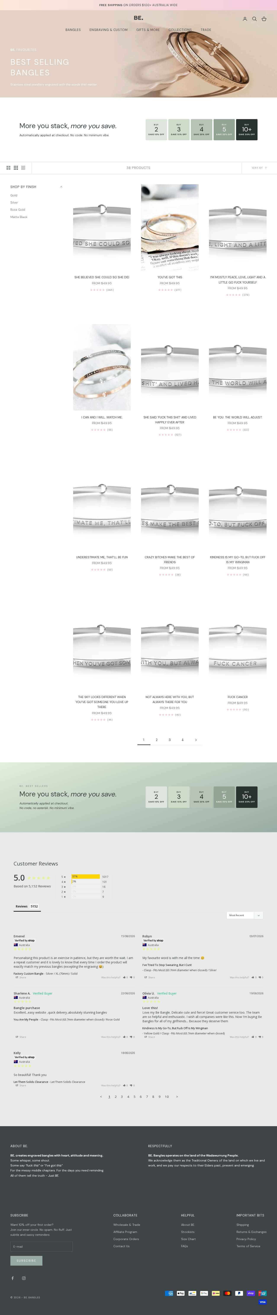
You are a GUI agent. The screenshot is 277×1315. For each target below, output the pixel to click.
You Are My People (26, 1019)
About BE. (188, 1225)
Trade (206, 30)
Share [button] (22, 977)
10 (167, 1096)
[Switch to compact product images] (23, 168)
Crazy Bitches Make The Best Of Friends (170, 559)
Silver (14, 202)
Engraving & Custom (109, 30)
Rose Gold (17, 210)
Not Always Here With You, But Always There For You (170, 699)
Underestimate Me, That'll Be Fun (102, 557)
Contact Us (121, 1246)
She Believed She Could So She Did (101, 277)
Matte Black (18, 217)
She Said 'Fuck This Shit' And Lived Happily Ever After (169, 419)
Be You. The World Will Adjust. (237, 417)
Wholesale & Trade (126, 1225)
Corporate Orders (126, 1239)
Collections (180, 30)
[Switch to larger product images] (8, 168)
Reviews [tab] (21, 906)
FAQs (184, 1246)
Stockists (188, 1232)
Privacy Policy (246, 1239)
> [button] (177, 1096)
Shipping (243, 1225)
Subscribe (26, 1261)
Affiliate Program (125, 1232)
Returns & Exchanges (252, 1232)
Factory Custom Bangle (28, 973)
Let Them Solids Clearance (31, 1082)
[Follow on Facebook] (12, 1278)
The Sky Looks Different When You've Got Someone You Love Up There (102, 702)
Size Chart (188, 1239)
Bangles (73, 30)
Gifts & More (148, 30)
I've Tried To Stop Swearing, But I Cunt (167, 965)
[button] (125, 977)
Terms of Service (248, 1246)
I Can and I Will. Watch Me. (101, 417)
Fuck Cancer (238, 697)
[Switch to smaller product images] (16, 168)
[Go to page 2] (195, 740)
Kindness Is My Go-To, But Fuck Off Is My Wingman (237, 559)
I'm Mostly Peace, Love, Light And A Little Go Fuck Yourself (237, 279)
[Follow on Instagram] (24, 1278)
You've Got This (170, 277)
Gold (13, 195)
